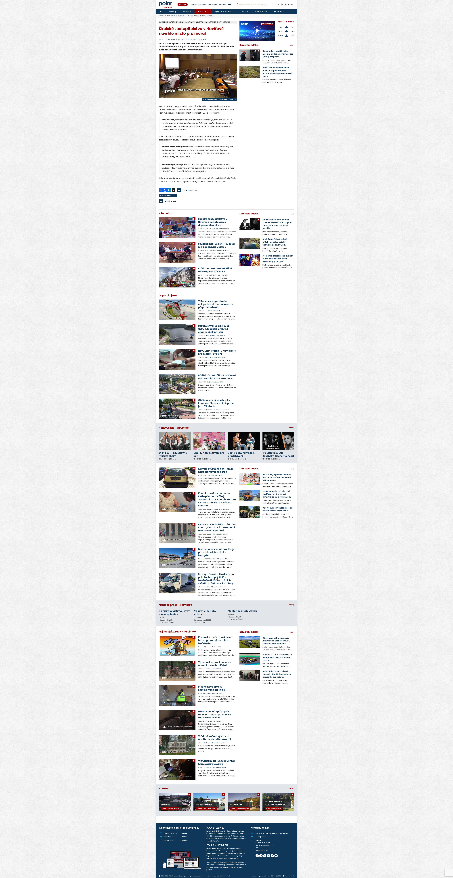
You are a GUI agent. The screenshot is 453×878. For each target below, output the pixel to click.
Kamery (164, 788)
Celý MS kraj (210, 336)
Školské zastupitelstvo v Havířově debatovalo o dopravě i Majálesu (212, 222)
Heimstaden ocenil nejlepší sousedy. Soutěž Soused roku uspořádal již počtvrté (276, 674)
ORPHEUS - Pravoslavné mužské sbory (173, 454)
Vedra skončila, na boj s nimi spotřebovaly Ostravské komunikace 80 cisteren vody (276, 494)
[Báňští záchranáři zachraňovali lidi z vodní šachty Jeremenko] (177, 384)
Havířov (181, 16)
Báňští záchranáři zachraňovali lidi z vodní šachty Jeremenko (217, 377)
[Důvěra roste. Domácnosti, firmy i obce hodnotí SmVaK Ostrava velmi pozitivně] (249, 642)
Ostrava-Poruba (212, 410)
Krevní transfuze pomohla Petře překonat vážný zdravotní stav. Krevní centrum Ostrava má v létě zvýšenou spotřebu (217, 499)
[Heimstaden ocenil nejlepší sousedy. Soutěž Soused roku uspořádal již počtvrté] (249, 675)
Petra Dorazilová (219, 357)
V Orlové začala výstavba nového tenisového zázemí (214, 738)
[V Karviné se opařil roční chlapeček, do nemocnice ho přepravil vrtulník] (177, 310)
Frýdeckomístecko (223, 11)
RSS (279, 876)
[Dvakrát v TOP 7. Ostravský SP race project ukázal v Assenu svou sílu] (249, 659)
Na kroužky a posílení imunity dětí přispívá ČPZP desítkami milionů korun (276, 477)
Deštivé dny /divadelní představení (241, 454)
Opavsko (243, 11)
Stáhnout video (227, 99)
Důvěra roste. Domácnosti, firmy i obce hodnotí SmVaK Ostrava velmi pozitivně (276, 641)
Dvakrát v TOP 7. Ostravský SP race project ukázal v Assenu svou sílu (277, 657)
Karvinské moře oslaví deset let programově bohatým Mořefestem (215, 640)
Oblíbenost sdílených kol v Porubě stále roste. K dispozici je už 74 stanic (216, 403)
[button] (229, 4)
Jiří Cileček (216, 311)
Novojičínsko (261, 11)
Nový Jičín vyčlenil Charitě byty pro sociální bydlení (217, 352)
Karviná (209, 311)
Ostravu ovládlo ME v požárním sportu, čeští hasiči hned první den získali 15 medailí (217, 527)
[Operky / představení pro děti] (209, 441)
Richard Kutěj (217, 475)
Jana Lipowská (224, 410)
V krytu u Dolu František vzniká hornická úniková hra (216, 762)
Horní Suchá (210, 767)
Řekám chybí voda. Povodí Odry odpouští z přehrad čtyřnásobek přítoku (214, 329)
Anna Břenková (221, 336)
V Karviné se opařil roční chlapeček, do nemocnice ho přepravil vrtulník (215, 304)
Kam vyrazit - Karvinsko (174, 427)
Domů (161, 16)
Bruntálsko (279, 11)
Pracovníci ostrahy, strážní (205, 612)
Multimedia (212, 4)
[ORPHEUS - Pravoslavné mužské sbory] (175, 441)
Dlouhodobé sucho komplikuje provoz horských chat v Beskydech (216, 552)
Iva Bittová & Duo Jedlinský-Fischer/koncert (278, 454)
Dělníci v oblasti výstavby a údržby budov (174, 612)
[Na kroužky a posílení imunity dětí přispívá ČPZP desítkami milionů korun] (249, 479)
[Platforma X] (285, 4)
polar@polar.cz (262, 837)
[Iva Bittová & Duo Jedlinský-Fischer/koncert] (278, 441)
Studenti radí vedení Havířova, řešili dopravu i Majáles (216, 245)
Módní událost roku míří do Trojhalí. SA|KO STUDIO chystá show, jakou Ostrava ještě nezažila (277, 224)
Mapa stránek (289, 876)
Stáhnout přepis (211, 99)
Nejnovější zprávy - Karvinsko (177, 631)
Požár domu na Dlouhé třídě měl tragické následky (215, 270)
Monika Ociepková (218, 743)
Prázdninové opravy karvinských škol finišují (212, 688)
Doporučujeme (168, 295)
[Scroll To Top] (449, 875)
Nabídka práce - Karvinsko (175, 605)
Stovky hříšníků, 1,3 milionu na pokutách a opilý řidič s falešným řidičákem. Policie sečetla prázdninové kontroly (216, 578)
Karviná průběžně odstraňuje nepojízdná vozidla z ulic (215, 470)
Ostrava (187, 11)
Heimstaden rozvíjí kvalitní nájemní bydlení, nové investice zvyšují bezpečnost (277, 54)
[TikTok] (289, 4)
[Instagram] (282, 4)
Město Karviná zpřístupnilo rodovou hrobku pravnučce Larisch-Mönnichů (214, 714)
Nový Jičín (209, 357)
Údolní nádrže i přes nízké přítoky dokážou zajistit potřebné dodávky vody (274, 242)
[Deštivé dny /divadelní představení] (244, 441)
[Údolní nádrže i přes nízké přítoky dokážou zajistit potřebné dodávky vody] (249, 243)
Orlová (208, 743)
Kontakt (222, 4)
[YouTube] (292, 4)
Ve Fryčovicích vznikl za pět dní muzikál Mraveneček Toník (277, 509)
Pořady (194, 4)
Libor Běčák (220, 382)
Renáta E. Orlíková (222, 534)
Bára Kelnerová (199, 39)
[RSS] (272, 855)
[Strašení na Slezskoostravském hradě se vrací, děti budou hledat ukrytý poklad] (249, 260)
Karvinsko (202, 11)
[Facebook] (278, 4)
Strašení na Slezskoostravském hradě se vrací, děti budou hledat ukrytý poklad (277, 259)
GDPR (272, 876)
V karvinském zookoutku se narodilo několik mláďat (214, 663)
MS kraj (172, 11)
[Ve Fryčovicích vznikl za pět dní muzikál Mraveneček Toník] (249, 512)
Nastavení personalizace (260, 876)
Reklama (202, 4)
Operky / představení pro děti (208, 454)
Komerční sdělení (249, 45)
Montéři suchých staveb (242, 611)
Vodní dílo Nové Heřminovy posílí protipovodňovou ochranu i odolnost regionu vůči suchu (277, 72)
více (291, 428)
